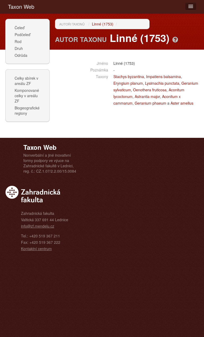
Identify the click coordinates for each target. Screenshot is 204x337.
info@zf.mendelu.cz (37, 226)
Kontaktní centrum (36, 248)
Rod (18, 41)
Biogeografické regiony (27, 110)
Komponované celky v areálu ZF (27, 96)
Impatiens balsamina (163, 76)
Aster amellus (182, 103)
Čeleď (19, 27)
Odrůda (21, 55)
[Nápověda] (175, 39)
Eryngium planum (128, 83)
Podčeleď (22, 34)
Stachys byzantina (128, 76)
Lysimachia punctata (162, 83)
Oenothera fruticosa (150, 89)
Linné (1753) (102, 24)
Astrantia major (147, 96)
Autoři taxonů (72, 24)
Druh (19, 48)
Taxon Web (21, 6)
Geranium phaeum (150, 103)
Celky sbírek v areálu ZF (26, 80)
